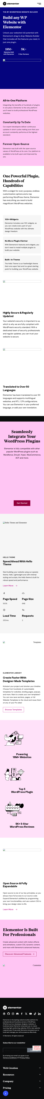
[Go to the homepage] (11, 3)
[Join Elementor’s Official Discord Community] (17, 1014)
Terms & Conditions (10, 1058)
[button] (22, 1068)
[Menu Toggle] (39, 4)
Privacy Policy (25, 1058)
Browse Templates (13, 709)
